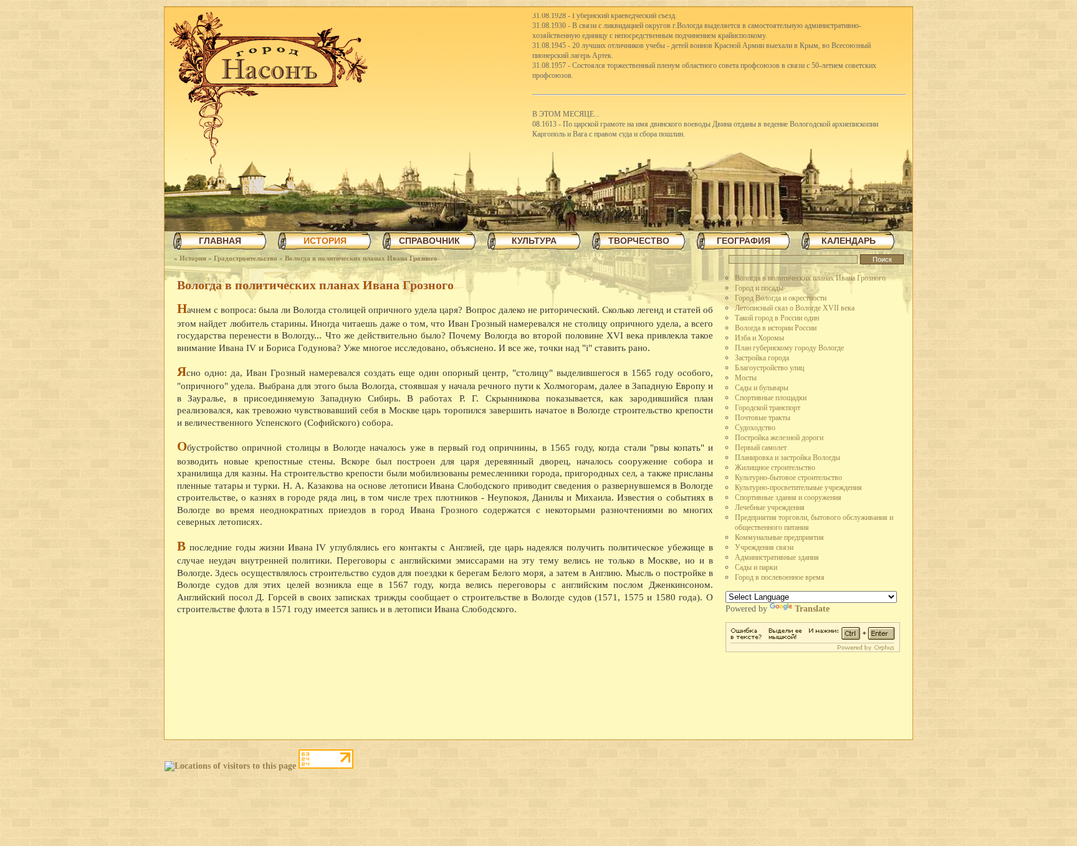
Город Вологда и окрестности (780, 298)
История (193, 258)
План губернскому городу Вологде (789, 348)
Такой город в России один (777, 318)
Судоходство (755, 427)
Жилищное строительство (775, 467)
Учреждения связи (764, 547)
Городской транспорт (767, 407)
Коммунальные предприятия (779, 537)
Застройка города (762, 357)
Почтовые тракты (762, 417)
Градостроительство (245, 258)
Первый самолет (761, 447)
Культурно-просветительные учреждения (798, 487)
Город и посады (759, 288)
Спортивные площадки (771, 397)
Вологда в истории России (775, 328)
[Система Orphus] (812, 649)
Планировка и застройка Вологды (787, 457)
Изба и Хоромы (759, 338)
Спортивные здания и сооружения (788, 497)
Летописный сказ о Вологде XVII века (794, 308)
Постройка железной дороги (779, 437)
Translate (812, 608)
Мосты (746, 377)
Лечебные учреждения (770, 507)
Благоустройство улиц (769, 367)
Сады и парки (756, 567)
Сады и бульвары (761, 387)
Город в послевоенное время (780, 577)
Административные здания (777, 557)
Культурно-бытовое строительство (788, 477)
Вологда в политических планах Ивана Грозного (361, 258)
